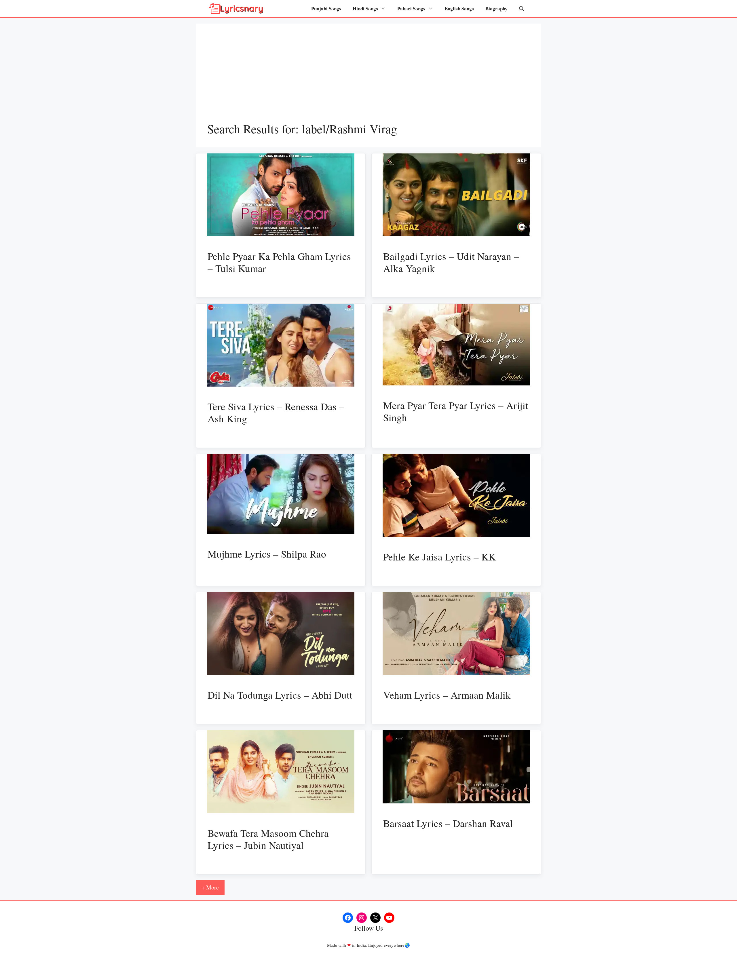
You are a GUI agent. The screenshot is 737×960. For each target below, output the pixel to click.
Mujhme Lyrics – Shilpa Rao (267, 553)
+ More (210, 887)
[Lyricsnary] (236, 8)
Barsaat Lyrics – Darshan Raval (448, 823)
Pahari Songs (411, 8)
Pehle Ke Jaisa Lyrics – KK (439, 556)
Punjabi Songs (326, 8)
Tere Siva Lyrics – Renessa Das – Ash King (276, 412)
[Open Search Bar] (521, 8)
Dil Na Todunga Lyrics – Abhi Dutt (280, 695)
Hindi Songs (365, 8)
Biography (496, 8)
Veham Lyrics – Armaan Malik (447, 695)
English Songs (459, 8)
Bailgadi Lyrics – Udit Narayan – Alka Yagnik (451, 262)
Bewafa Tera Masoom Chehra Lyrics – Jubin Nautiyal (268, 839)
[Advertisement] (368, 78)
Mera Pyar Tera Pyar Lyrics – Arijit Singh (455, 411)
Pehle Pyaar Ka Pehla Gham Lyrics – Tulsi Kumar (279, 262)
